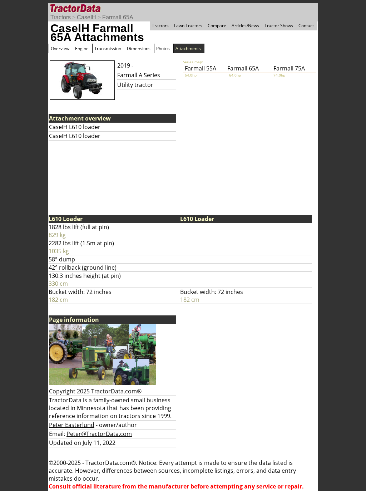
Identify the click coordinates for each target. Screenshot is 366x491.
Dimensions (138, 48)
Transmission (107, 48)
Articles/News (245, 26)
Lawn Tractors (188, 26)
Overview (60, 48)
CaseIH (86, 17)
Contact (306, 26)
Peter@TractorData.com (99, 434)
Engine (82, 48)
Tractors (60, 17)
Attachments (188, 48)
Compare (217, 26)
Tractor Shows (278, 26)
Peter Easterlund (71, 425)
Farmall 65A (117, 17)
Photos (163, 48)
